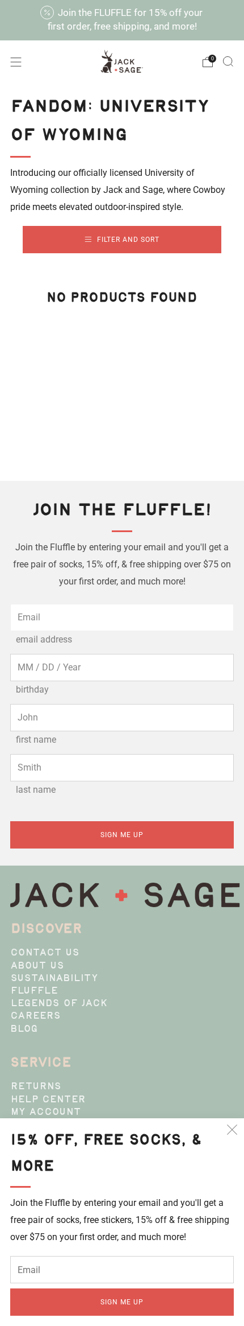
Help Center (48, 1100)
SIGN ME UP (122, 1302)
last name (36, 789)
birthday (32, 689)
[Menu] (16, 62)
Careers (35, 1016)
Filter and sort (128, 240)
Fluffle (34, 991)
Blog (24, 1029)
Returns (35, 1087)
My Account (45, 1113)
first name (36, 739)
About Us (37, 966)
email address (44, 639)
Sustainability (54, 979)
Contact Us (44, 953)
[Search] (228, 61)
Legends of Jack (59, 1004)
